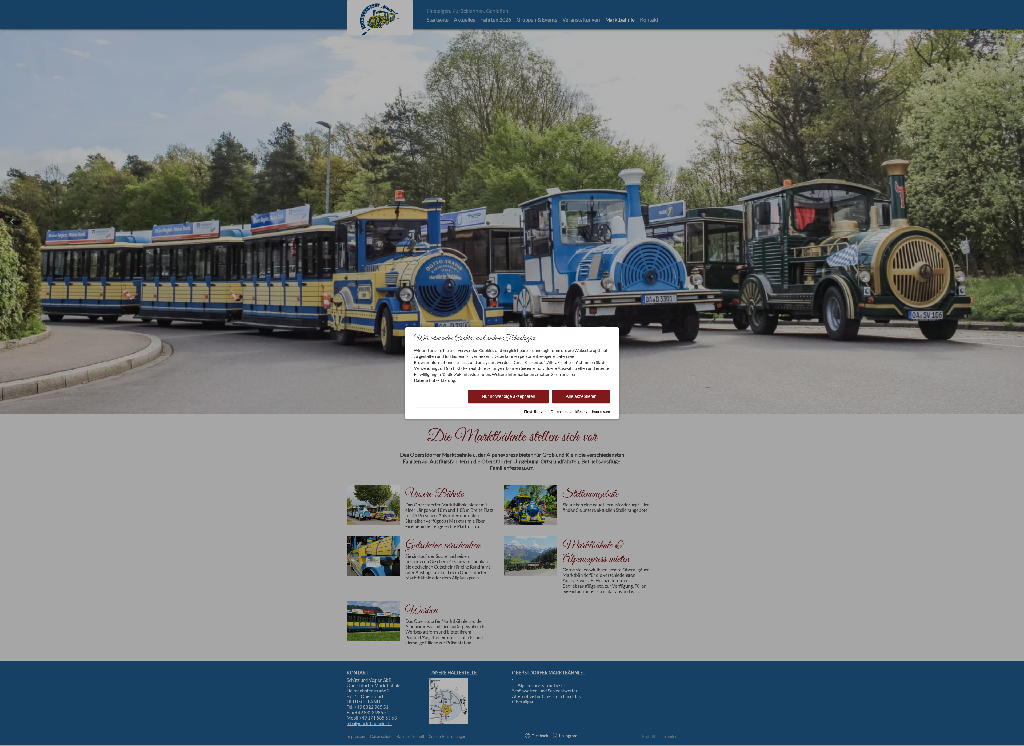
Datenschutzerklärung (569, 412)
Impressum (601, 412)
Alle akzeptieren (581, 396)
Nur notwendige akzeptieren (508, 396)
